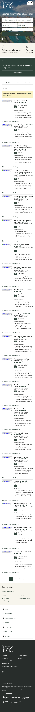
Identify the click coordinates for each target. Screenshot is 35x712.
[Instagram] (4, 672)
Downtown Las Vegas (24, 598)
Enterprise (21, 595)
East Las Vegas (6, 601)
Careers (20, 661)
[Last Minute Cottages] (25, 698)
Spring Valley (5, 598)
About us (4, 655)
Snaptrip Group (9, 693)
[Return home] (7, 4)
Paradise (4, 595)
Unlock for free (18, 72)
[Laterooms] (15, 698)
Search (17, 34)
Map (18, 82)
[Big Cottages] (7, 703)
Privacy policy (5, 663)
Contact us (5, 658)
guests (4, 28)
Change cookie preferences (9, 666)
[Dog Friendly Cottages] (16, 703)
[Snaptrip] (6, 698)
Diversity (20, 658)
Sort (9, 82)
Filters (28, 82)
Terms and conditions (8, 661)
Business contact (22, 655)
